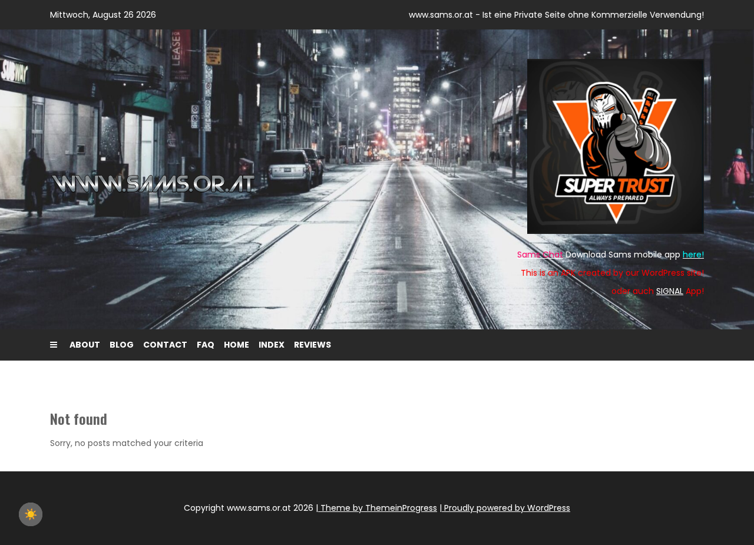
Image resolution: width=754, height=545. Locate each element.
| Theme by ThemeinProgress (376, 508)
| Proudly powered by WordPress (504, 508)
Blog (122, 345)
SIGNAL (669, 291)
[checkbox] (30, 514)
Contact (165, 345)
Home (236, 345)
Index (272, 345)
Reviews (312, 345)
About (85, 345)
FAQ (205, 345)
